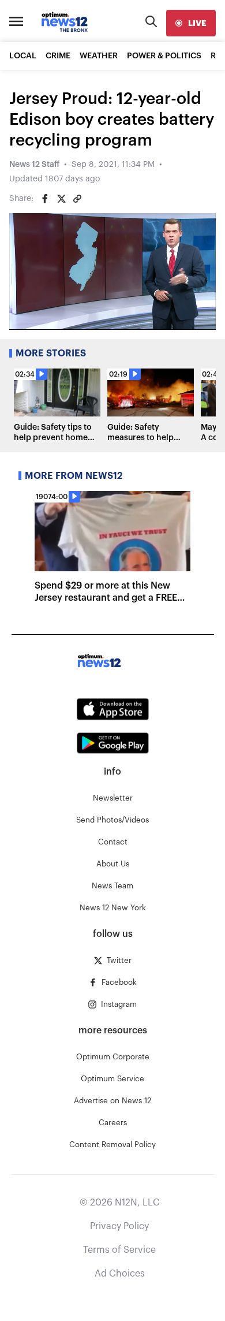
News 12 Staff (34, 165)
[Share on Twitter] (61, 198)
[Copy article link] (77, 198)
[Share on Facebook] (45, 198)
